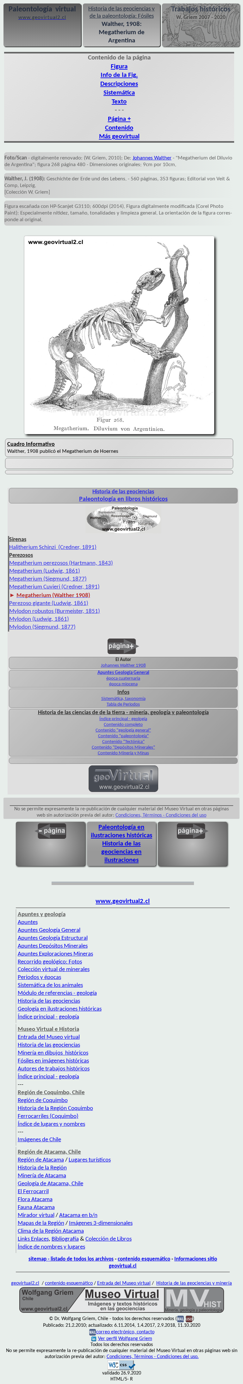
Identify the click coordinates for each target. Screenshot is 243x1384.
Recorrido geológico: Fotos (50, 962)
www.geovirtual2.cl (123, 901)
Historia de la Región (42, 1168)
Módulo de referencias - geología (57, 993)
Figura (119, 66)
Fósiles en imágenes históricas (53, 1061)
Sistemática (119, 93)
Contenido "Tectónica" (123, 741)
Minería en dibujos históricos (53, 1053)
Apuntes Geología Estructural (53, 938)
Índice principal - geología (123, 719)
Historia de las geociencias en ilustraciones (121, 851)
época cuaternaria (123, 678)
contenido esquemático (144, 1259)
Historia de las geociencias (49, 1001)
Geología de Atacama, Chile (50, 1184)
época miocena (123, 684)
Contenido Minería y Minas (123, 753)
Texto (119, 101)
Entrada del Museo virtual (49, 1037)
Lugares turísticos (90, 1160)
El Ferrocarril (33, 1192)
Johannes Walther (152, 158)
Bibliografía (65, 1239)
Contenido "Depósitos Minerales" (123, 747)
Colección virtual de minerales (54, 970)
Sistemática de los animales (50, 985)
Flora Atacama (35, 1200)
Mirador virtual (36, 1216)
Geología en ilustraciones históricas (60, 1009)
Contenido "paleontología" (123, 736)
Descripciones (119, 84)
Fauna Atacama (36, 1208)
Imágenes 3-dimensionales (101, 1223)
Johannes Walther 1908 (123, 665)
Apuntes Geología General (49, 930)
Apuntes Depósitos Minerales (53, 946)
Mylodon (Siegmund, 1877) (42, 627)
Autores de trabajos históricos (54, 1069)
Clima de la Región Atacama (51, 1231)
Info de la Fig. (119, 75)
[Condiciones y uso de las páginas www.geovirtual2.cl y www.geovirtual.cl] (189, 1318)
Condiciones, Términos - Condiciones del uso (160, 815)
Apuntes (28, 923)
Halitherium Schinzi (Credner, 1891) (53, 548)
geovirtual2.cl (25, 1283)
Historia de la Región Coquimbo (55, 1109)
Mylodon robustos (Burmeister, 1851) (54, 611)
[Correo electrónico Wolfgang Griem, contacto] (180, 1318)
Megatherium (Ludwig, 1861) (44, 571)
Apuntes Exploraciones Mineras (55, 954)
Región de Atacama (41, 1160)
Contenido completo (123, 724)
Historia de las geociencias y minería (194, 1283)
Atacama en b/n (78, 1216)
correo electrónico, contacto (125, 1332)
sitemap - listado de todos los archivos (71, 1259)
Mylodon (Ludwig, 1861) (39, 619)
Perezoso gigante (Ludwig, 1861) (48, 604)
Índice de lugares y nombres (51, 1124)
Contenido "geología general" (123, 730)
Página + (119, 119)
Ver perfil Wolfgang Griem (125, 1338)
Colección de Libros (108, 1239)
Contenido (119, 128)
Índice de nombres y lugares (51, 1247)
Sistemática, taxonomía (123, 698)
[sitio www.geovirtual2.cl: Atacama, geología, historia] (123, 791)
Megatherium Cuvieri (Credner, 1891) (54, 587)
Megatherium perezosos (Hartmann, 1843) (61, 563)
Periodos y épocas (39, 978)
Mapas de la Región (41, 1223)
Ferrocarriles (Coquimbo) (48, 1116)
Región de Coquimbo (43, 1101)
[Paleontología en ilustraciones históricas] (123, 532)
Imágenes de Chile (39, 1140)
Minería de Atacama (42, 1176)
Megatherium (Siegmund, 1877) (48, 579)
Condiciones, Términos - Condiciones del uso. (153, 1356)
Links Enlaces (33, 1239)
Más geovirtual (119, 136)
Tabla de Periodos (123, 704)
